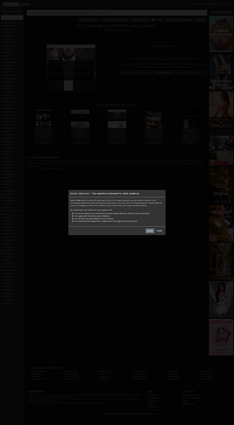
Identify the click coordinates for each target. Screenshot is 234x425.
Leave (150, 230)
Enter (159, 230)
